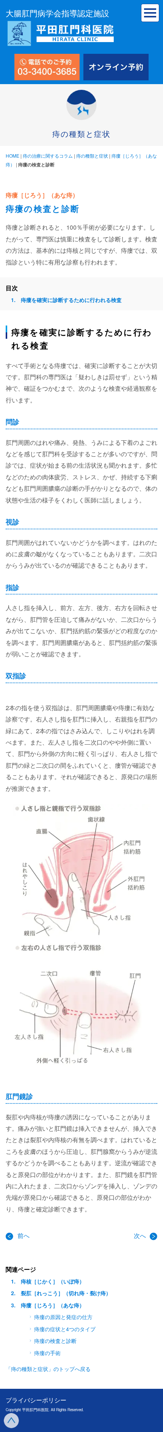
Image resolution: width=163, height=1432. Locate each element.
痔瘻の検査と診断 (55, 1340)
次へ (140, 1235)
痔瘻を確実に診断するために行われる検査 (71, 300)
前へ (23, 1235)
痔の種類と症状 (92, 155)
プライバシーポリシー (36, 1400)
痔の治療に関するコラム (48, 155)
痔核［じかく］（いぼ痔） (53, 1281)
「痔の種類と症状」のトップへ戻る (48, 1369)
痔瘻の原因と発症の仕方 (63, 1317)
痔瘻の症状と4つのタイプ (65, 1329)
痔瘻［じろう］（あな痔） (53, 1305)
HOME (12, 155)
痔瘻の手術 (47, 1353)
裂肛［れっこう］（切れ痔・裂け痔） (66, 1293)
